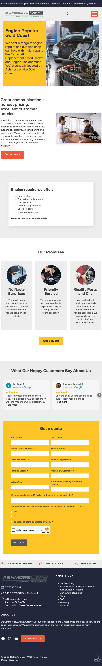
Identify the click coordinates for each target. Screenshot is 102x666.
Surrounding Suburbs (71, 593)
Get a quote (12, 154)
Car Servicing (67, 583)
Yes (15, 512)
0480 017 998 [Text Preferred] (21, 593)
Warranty (64, 602)
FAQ (62, 599)
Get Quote (18, 542)
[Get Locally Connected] (97, 659)
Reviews (64, 606)
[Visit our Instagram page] (9, 638)
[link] (16, 564)
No (15, 516)
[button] (67, 14)
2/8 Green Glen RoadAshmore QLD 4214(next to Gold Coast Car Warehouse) (23, 602)
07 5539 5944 (13, 587)
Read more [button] (11, 405)
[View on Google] (8, 385)
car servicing (26, 139)
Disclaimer (14, 660)
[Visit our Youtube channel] (16, 638)
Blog (62, 596)
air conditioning (31, 130)
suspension (7, 130)
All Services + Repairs (71, 590)
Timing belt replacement (30, 199)
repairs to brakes (35, 127)
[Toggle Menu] (94, 14)
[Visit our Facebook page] (3, 638)
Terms (35, 657)
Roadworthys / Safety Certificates (77, 587)
